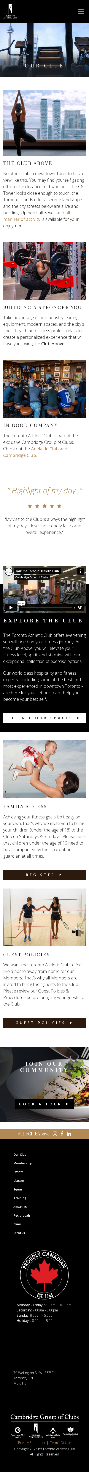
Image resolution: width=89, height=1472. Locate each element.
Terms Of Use (60, 1442)
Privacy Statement (31, 1442)
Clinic (17, 1224)
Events (18, 1172)
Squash (18, 1189)
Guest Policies (41, 1022)
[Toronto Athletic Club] (10, 11)
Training (19, 1198)
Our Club (20, 1154)
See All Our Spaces (40, 718)
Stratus (19, 1233)
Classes (18, 1181)
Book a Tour (40, 1104)
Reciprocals (21, 1215)
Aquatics (20, 1207)
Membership (22, 1163)
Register (40, 874)
